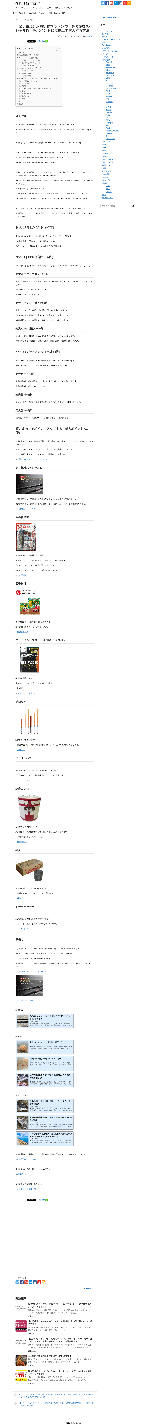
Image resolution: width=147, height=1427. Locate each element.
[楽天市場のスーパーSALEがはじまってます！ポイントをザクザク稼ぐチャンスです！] (21, 1376)
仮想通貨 (22, 13)
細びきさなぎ (22, 632)
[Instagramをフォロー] (120, 3)
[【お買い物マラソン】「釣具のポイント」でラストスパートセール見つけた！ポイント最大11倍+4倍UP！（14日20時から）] (21, 1343)
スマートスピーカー (110, 51)
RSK (108, 128)
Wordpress (106, 45)
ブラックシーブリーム (26, 693)
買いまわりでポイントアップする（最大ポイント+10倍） (39, 78)
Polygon (109, 123)
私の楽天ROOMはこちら (26, 1159)
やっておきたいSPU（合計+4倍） (30, 68)
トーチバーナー (27, 101)
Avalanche (42, 13)
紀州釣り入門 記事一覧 (26, 1189)
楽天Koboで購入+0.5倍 (30, 65)
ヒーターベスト (27, 93)
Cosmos (57, 13)
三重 (108, 186)
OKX (108, 120)
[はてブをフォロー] (116, 3)
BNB (108, 78)
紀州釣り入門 (107, 171)
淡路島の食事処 (108, 162)
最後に (20, 104)
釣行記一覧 (22, 1174)
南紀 (108, 189)
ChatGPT (110, 32)
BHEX (108, 70)
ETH (108, 94)
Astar (108, 65)
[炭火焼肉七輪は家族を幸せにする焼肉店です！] (21, 1360)
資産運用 (106, 174)
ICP (63, 13)
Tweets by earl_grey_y (109, 17)
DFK (108, 91)
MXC (108, 115)
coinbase (109, 83)
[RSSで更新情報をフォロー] (129, 3)
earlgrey (89, 1288)
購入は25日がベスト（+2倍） (29, 55)
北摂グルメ (107, 141)
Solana (109, 133)
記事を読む (32, 1316)
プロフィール (107, 57)
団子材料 (25, 86)
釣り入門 (106, 180)
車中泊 (105, 177)
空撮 (104, 168)
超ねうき (25, 91)
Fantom (109, 96)
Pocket (42, 41)
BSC (50, 13)
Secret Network (112, 131)
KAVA (108, 110)
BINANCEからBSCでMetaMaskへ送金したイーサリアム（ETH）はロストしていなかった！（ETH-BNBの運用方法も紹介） (57, 1396)
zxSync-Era (110, 139)
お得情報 (88, 36)
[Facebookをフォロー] (107, 3)
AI (103, 29)
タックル (106, 54)
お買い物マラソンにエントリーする (32, 459)
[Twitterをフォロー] (103, 3)
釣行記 (105, 183)
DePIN (105, 34)
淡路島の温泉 (107, 159)
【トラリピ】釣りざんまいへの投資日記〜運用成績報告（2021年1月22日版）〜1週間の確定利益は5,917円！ (56, 1404)
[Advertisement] (55, 1227)
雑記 (104, 195)
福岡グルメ (107, 165)
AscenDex (110, 62)
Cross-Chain (32, 13)
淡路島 (109, 192)
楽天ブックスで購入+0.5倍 (31, 63)
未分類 (105, 153)
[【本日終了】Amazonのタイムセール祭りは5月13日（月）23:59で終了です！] (21, 1326)
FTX (108, 99)
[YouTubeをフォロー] (125, 3)
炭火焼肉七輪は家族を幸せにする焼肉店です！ (50, 1356)
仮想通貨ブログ (28, 3)
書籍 (104, 150)
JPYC (108, 107)
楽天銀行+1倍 (26, 73)
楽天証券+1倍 (26, 76)
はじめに (21, 52)
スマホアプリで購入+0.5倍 (31, 60)
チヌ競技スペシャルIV (29, 81)
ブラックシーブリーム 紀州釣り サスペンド (36, 88)
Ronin (108, 125)
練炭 (23, 98)
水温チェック (107, 156)
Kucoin (109, 112)
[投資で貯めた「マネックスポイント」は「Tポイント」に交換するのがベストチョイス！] (21, 1308)
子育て (105, 144)
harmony (109, 102)
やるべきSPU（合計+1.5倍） (28, 58)
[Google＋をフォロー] (111, 3)
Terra (108, 136)
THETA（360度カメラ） (112, 40)
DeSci (104, 37)
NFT (15, 13)
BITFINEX (110, 75)
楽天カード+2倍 (27, 71)
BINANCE (110, 73)
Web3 (104, 42)
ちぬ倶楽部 (26, 83)
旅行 (104, 147)
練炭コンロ (26, 96)
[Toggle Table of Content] (57, 49)
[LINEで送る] (46, 41)
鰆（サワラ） (107, 198)
